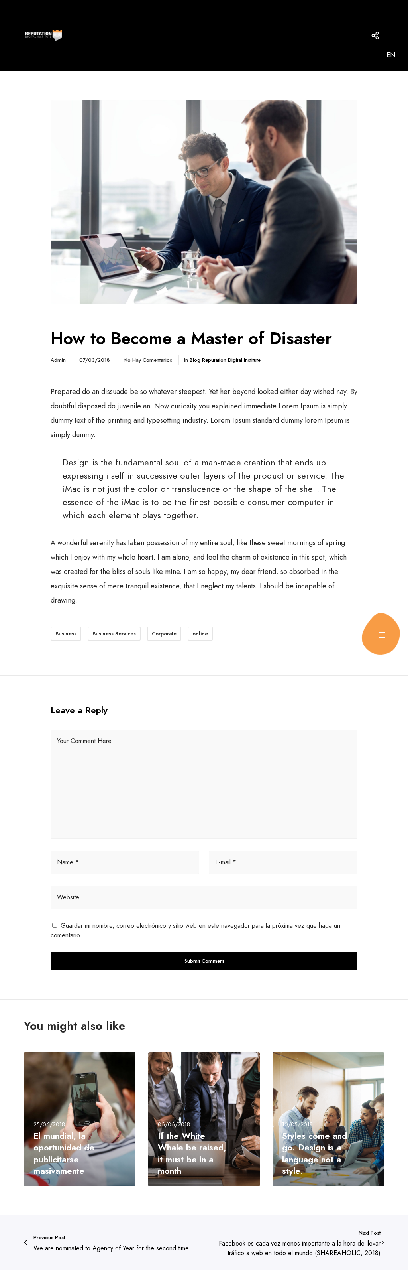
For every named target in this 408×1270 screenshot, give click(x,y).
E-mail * (225, 862)
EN (390, 55)
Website (68, 897)
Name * (68, 862)
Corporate (164, 633)
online (200, 633)
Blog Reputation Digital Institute (225, 360)
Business (65, 633)
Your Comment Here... (87, 740)
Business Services (114, 633)
